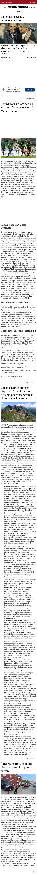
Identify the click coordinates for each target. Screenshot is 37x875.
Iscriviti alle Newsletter (7, 2)
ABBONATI (32, 2)
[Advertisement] (14, 72)
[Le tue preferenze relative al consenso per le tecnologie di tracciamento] (34, 872)
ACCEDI (33, 7)
